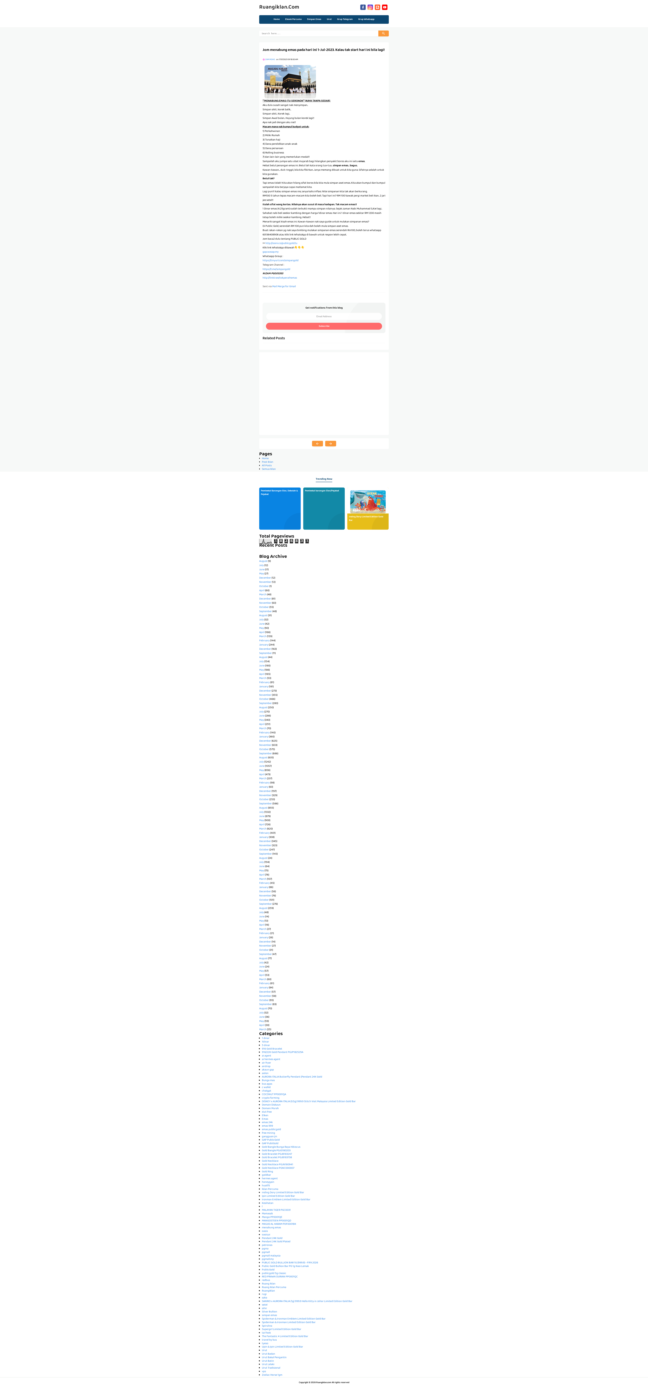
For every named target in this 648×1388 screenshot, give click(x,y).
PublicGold (268, 1270)
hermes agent (270, 1178)
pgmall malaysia (271, 1256)
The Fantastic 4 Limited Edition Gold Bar (285, 1336)
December (265, 578)
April (262, 590)
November (265, 582)
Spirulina (267, 1326)
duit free (267, 1112)
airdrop (266, 1066)
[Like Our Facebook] (363, 7)
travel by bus (269, 1340)
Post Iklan (267, 462)
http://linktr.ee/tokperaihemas (280, 278)
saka (264, 1298)
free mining (268, 1133)
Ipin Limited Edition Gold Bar (278, 1196)
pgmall (266, 1252)
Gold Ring (267, 1171)
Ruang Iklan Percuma (274, 1287)
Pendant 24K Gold (272, 1238)
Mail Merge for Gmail (284, 286)
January (263, 645)
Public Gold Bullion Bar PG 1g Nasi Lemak (285, 1266)
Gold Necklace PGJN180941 (277, 1164)
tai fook (266, 1333)
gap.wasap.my (271, 252)
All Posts (267, 465)
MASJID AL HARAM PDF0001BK (279, 1224)
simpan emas (269, 1315)
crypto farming (270, 1098)
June (262, 569)
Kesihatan (267, 1203)
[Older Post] (330, 444)
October (264, 586)
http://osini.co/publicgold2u (281, 243)
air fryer (266, 1063)
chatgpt (266, 1091)
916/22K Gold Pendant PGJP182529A (282, 1052)
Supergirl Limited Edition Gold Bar (281, 1329)
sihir (264, 1308)
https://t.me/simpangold (276, 269)
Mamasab (267, 1213)
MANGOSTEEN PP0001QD (276, 1221)
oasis (265, 1231)
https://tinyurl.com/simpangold (281, 260)
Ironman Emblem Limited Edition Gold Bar (286, 1199)
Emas (265, 1119)
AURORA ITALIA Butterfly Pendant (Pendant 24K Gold (292, 1077)
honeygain (268, 1182)
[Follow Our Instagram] (370, 7)
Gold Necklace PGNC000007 (278, 1168)
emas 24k (267, 1122)
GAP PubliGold (270, 1143)
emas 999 (267, 1126)
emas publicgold (271, 1129)
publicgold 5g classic (274, 1273)
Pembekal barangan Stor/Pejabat (322, 491)
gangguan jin (269, 1136)
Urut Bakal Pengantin (274, 1357)
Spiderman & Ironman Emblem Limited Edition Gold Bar (294, 1319)
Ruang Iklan (268, 1284)
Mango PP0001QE (272, 1217)
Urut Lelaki (268, 1364)
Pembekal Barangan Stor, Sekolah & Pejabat (279, 492)
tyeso (265, 1343)
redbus (266, 1280)
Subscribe (324, 326)
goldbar (266, 1175)
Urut (264, 1350)
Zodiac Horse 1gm (272, 1375)
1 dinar (265, 1038)
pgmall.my (268, 1259)
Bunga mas (268, 1080)
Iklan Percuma (270, 1189)
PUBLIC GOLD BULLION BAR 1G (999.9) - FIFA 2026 (290, 1263)
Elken (265, 1115)
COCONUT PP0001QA (274, 1094)
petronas (267, 1245)
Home (277, 19)
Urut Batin (268, 1361)
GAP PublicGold (271, 1140)
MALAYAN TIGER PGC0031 (276, 1210)
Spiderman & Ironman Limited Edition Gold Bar (289, 1322)
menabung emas (271, 1227)
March (262, 594)
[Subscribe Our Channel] (385, 7)
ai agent (266, 1056)
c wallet (266, 1087)
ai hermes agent (271, 1059)
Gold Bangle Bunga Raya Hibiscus (281, 1147)
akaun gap (268, 1070)
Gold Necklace (270, 1161)
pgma (265, 1249)
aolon (265, 1073)
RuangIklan (268, 1291)
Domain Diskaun (271, 1105)
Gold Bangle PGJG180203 (276, 1150)
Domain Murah (270, 1108)
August (263, 561)
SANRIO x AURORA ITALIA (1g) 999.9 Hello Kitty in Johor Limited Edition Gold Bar (307, 1301)
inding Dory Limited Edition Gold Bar (366, 518)
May (261, 573)
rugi (264, 1294)
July (261, 565)
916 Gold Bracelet (272, 1049)
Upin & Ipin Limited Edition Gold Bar (282, 1347)
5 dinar (266, 1045)
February (264, 640)
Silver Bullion (269, 1312)
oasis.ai (266, 1235)
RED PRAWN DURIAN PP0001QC (280, 1277)
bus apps (267, 1084)
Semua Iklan (269, 469)
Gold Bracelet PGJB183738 (277, 1157)
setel (264, 1305)
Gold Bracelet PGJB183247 (277, 1154)
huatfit (266, 1185)
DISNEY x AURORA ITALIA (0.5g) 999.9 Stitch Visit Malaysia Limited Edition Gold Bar (309, 1101)
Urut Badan (268, 1354)
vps (264, 1371)
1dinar (265, 1042)
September (265, 611)
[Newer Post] (317, 444)
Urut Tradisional (271, 1368)
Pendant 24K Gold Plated (276, 1241)
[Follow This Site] (377, 7)
